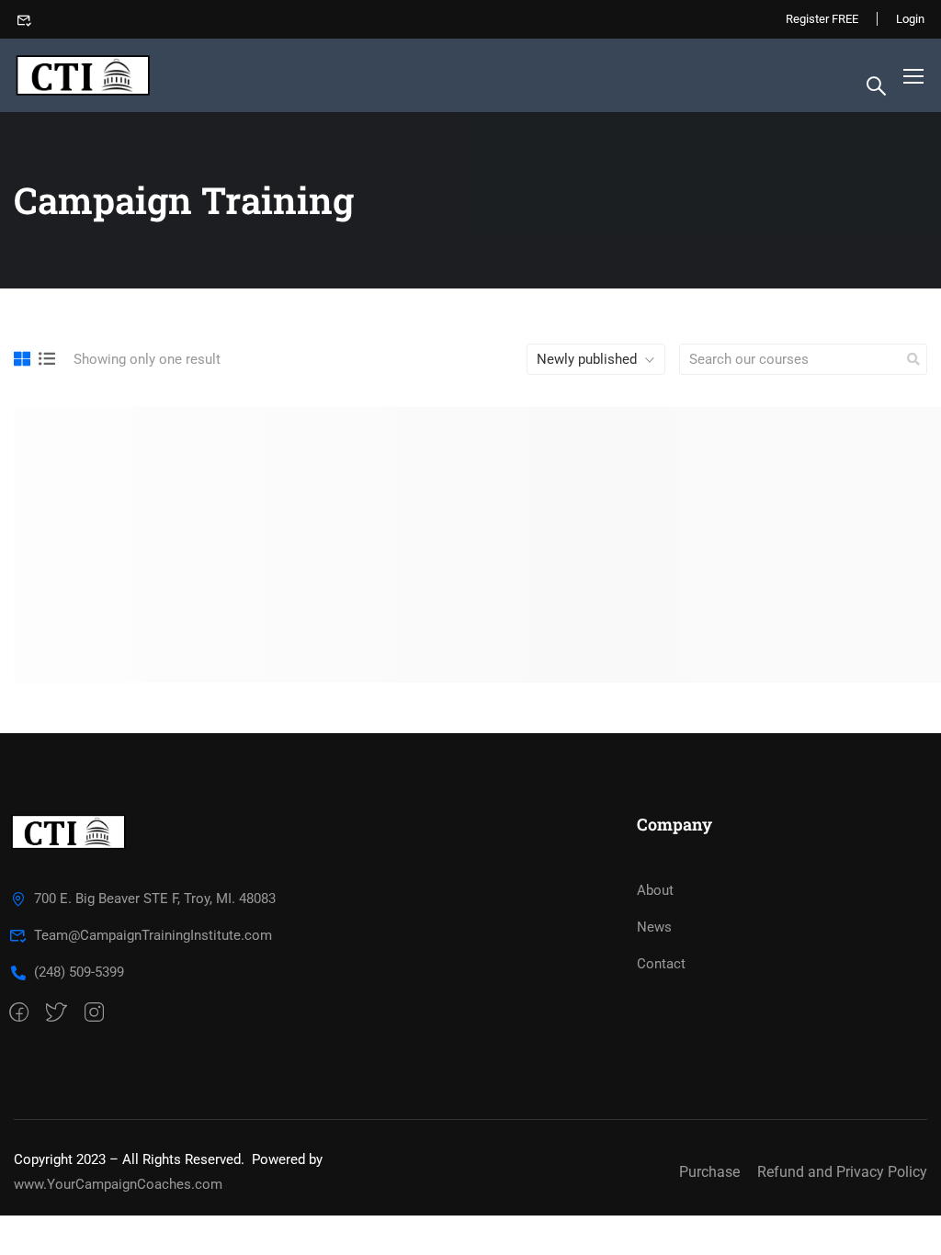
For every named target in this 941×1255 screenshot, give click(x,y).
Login (910, 19)
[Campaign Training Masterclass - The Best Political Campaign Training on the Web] (84, 75)
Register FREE (822, 19)
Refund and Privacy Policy (842, 1172)
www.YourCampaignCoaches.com (118, 1184)
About (655, 890)
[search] (913, 359)
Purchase (709, 1172)
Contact (661, 963)
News (654, 927)
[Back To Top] (904, 1222)
